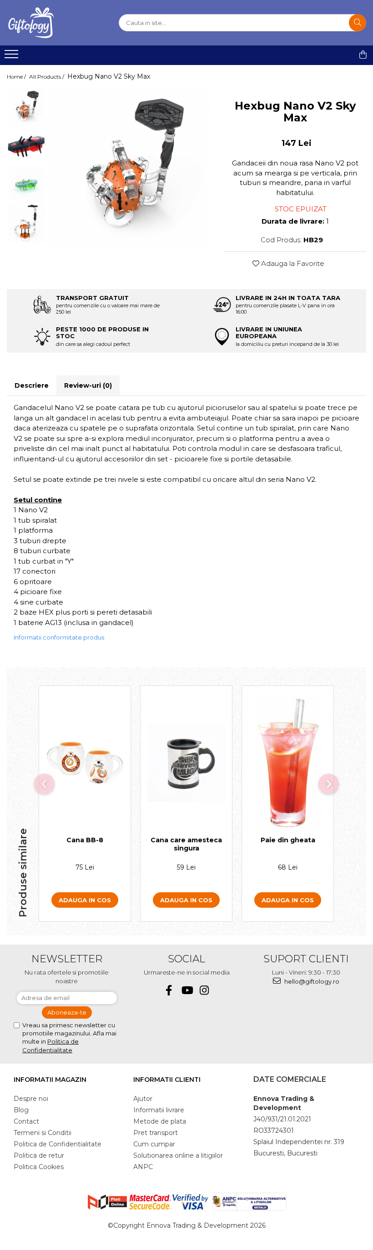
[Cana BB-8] (85, 763)
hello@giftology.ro (311, 981)
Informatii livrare (158, 1110)
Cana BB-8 (84, 840)
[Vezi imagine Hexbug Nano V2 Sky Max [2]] (26, 184)
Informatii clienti (167, 1079)
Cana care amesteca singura (186, 844)
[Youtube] (187, 990)
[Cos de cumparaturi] (363, 54)
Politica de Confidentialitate (57, 1144)
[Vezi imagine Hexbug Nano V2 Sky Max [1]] (26, 146)
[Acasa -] (52, 23)
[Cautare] (357, 22)
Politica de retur (39, 1155)
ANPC (143, 1167)
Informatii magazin (50, 1079)
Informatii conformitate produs (59, 637)
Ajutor (142, 1099)
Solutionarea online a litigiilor (178, 1155)
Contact (26, 1121)
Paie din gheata (288, 840)
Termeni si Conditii (42, 1133)
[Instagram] (204, 990)
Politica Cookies (39, 1167)
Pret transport (155, 1133)
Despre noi (31, 1099)
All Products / (47, 76)
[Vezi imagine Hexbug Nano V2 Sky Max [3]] (26, 223)
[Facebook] (169, 990)
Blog (21, 1110)
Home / (17, 76)
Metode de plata (159, 1121)
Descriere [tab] (32, 385)
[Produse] (12, 57)
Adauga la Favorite (291, 263)
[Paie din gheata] (288, 763)
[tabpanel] (130, 168)
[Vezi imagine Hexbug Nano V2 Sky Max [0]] (26, 107)
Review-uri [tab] (88, 385)
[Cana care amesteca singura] (186, 763)
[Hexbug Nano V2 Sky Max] (130, 168)
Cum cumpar (154, 1144)
